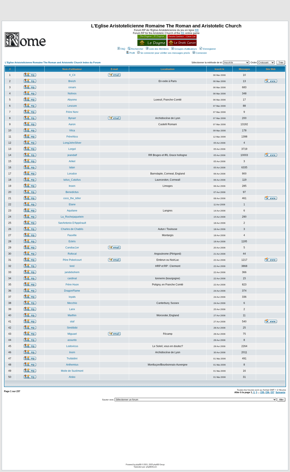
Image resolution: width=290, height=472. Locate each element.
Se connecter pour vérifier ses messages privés (165, 53)
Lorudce (72, 173)
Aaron (72, 124)
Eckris (72, 241)
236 (267, 392)
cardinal (72, 278)
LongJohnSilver (72, 142)
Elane (72, 204)
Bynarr (72, 118)
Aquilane (72, 210)
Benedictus (72, 192)
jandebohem (72, 272)
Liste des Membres (159, 49)
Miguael (72, 333)
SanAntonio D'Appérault (72, 222)
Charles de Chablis (72, 229)
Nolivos (72, 93)
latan (72, 167)
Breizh (72, 81)
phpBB (138, 464)
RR (197, 30)
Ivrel (72, 266)
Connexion (201, 53)
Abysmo (72, 99)
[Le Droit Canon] (181, 45)
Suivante (280, 392)
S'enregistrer (209, 49)
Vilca (72, 130)
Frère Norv (72, 112)
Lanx (72, 309)
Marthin (72, 315)
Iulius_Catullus (72, 179)
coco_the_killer (72, 198)
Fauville (72, 235)
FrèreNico (72, 136)
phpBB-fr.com (151, 467)
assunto (72, 340)
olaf (72, 321)
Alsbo (72, 377)
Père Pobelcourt (72, 259)
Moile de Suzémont (72, 370)
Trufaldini (72, 358)
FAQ (123, 49)
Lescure (72, 105)
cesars (72, 87)
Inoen (72, 185)
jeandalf (72, 155)
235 (262, 392)
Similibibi (72, 327)
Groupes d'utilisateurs (186, 49)
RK (182, 33)
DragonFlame (72, 290)
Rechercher (137, 49)
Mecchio (72, 303)
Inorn (72, 352)
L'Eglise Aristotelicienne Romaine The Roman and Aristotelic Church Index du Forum (53, 62)
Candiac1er (72, 247)
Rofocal (72, 253)
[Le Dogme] (151, 45)
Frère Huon (72, 284)
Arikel (72, 161)
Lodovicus (72, 346)
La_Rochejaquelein (72, 216)
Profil (132, 53)
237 (272, 392)
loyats (72, 296)
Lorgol (72, 148)
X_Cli (72, 75)
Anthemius (72, 364)
